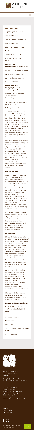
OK (28, 426)
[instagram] (7, 420)
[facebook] (3, 420)
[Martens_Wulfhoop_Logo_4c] (17, 3)
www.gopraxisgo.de (12, 317)
